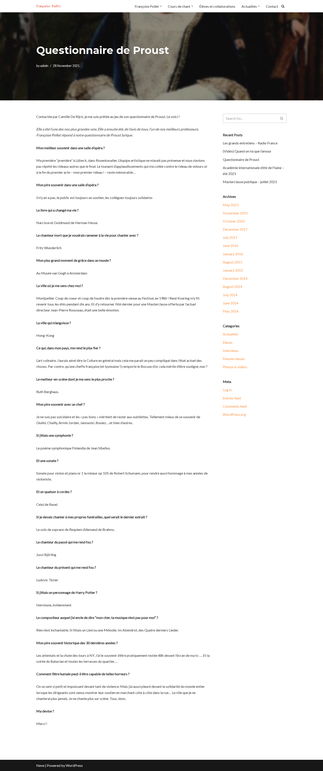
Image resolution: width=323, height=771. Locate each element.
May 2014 (230, 311)
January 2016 (233, 254)
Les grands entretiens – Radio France (250, 143)
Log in (227, 390)
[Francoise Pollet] (49, 6)
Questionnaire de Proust (241, 159)
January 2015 (233, 270)
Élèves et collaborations (217, 6)
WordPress (74, 765)
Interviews (231, 350)
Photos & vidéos (235, 367)
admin (44, 66)
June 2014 (230, 303)
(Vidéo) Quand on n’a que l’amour (247, 151)
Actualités (230, 334)
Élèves (227, 342)
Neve (40, 765)
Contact (272, 6)
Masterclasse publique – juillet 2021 (250, 182)
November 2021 (235, 213)
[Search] (283, 6)
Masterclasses (234, 359)
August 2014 (232, 286)
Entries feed (232, 398)
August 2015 (232, 262)
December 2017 (235, 229)
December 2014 (235, 278)
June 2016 (230, 245)
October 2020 (234, 221)
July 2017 (230, 237)
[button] (161, 6)
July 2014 (230, 295)
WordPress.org (234, 414)
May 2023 (230, 205)
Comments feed (235, 406)
